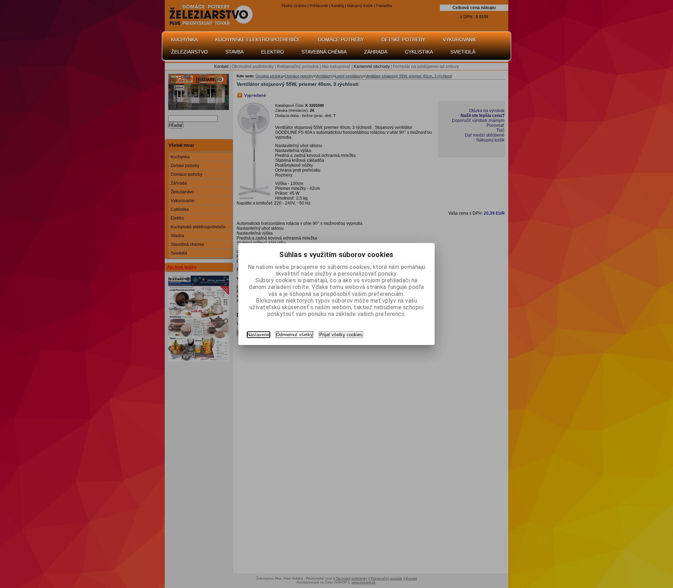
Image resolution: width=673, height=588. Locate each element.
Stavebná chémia (324, 52)
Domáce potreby (341, 39)
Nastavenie (258, 334)
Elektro (272, 52)
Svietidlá (462, 52)
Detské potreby (403, 39)
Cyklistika (419, 52)
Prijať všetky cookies (340, 334)
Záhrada (375, 52)
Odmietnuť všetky (294, 334)
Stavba (234, 52)
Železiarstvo (189, 52)
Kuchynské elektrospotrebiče (257, 39)
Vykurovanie (460, 39)
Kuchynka (184, 39)
